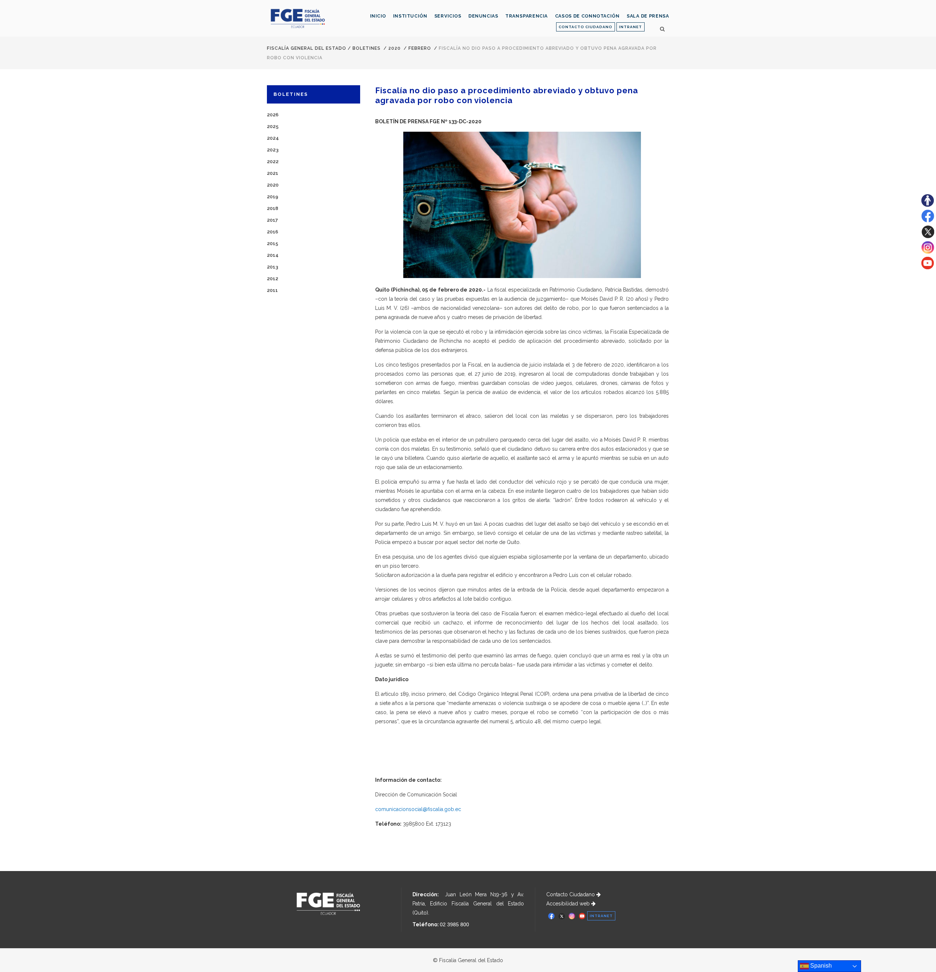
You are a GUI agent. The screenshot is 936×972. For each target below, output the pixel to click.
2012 (272, 278)
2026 (273, 114)
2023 (273, 150)
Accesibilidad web (568, 904)
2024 (273, 138)
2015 (272, 243)
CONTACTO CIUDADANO (585, 27)
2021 (272, 173)
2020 (394, 48)
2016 (272, 231)
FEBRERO (419, 48)
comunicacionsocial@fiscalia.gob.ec (418, 809)
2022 (273, 161)
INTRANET (630, 27)
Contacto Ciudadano (571, 894)
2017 (272, 220)
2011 (272, 290)
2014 (273, 255)
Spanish (820, 965)
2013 (272, 267)
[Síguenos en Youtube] (928, 267)
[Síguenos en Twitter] (928, 236)
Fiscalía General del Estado (306, 48)
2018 (272, 208)
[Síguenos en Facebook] (928, 221)
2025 (273, 126)
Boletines (366, 48)
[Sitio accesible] (928, 205)
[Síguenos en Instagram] (928, 252)
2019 (272, 196)
